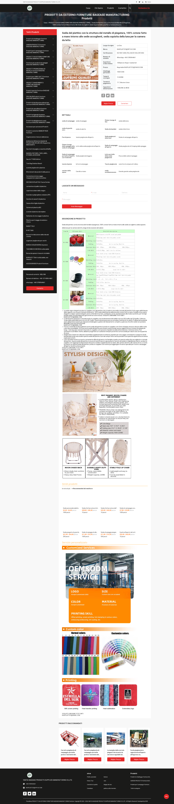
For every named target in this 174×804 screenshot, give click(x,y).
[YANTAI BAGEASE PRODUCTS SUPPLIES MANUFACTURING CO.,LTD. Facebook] (136, 2)
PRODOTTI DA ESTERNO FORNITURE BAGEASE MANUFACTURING (69, 23)
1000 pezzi (66, 512)
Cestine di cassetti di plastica (36, 199)
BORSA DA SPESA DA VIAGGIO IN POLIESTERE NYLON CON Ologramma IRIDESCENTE (38, 143)
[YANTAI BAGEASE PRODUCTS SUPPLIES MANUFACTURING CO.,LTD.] (29, 8)
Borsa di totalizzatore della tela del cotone (37, 235)
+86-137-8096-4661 (46, 278)
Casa (45, 23)
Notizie (106, 777)
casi (105, 780)
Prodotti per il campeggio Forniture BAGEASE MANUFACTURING (37, 51)
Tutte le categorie (135, 788)
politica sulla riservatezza (110, 788)
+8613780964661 (39, 282)
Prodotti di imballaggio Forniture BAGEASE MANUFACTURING (36, 39)
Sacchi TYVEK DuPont (33, 159)
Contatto (40, 288)
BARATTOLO (30, 226)
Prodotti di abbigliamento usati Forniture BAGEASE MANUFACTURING (38, 121)
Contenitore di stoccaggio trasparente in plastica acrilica (36, 177)
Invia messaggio (76, 206)
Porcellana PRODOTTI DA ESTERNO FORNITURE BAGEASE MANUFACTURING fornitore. (50, 801)
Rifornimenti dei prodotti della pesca (38, 172)
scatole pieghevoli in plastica (35, 168)
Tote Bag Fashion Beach (34, 163)
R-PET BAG (29, 230)
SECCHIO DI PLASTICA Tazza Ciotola (38, 182)
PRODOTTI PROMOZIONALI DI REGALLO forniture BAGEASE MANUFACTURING (35, 70)
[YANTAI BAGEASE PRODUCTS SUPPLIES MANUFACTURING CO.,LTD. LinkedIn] (142, 2)
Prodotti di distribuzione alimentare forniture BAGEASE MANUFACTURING (38, 103)
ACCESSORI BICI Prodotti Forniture (37, 263)
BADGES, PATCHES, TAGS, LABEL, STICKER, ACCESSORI (37, 154)
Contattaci (124, 103)
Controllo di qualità (92, 784)
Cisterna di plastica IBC (33, 207)
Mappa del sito (108, 784)
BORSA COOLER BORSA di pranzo (37, 245)
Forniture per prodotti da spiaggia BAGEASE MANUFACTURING (37, 63)
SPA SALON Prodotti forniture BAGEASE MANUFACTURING (35, 97)
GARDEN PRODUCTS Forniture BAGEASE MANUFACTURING (36, 45)
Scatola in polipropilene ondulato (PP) (38, 195)
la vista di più (77, 488)
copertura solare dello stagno (35, 190)
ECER (146, 801)
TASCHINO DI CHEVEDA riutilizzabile (37, 249)
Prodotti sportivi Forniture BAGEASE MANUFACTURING (37, 91)
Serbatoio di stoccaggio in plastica (37, 216)
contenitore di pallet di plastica (36, 186)
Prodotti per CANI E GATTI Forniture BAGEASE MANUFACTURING (37, 77)
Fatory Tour (90, 780)
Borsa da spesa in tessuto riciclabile (38, 253)
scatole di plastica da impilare (36, 212)
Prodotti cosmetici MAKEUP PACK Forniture (37, 132)
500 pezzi (104, 536)
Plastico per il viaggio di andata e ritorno (36, 221)
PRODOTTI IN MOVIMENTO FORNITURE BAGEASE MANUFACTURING (35, 84)
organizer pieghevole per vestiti (36, 240)
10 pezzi (84, 512)
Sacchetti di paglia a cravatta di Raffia (38, 149)
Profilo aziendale (91, 777)
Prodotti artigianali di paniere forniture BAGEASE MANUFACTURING (38, 115)
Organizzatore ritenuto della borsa (37, 137)
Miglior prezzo (108, 103)
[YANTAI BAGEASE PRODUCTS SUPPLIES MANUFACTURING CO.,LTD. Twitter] (139, 2)
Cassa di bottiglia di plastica (35, 203)
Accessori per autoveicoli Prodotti (37, 127)
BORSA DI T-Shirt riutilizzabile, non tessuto (37, 258)
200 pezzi (66, 536)
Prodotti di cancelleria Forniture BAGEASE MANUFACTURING (36, 109)
